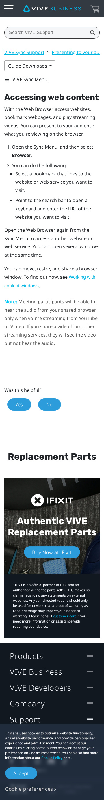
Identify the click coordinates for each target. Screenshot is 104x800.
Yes (19, 404)
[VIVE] (52, 8)
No (49, 404)
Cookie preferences (29, 789)
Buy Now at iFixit (52, 552)
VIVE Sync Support (24, 52)
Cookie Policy (51, 757)
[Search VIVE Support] (90, 32)
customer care (65, 616)
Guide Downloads (28, 66)
